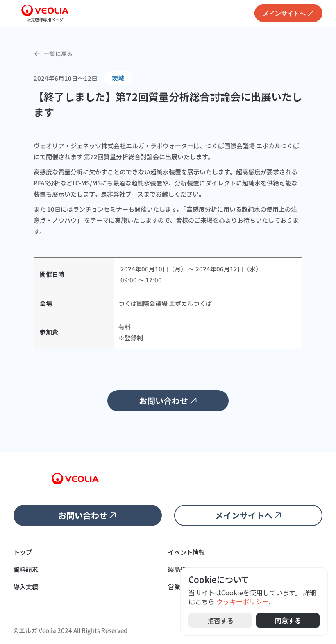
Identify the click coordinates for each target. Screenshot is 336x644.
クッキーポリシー (242, 602)
